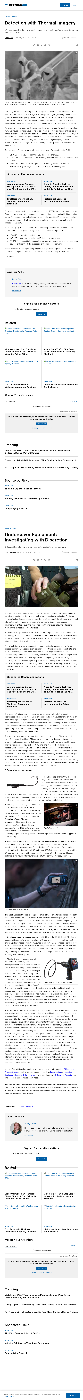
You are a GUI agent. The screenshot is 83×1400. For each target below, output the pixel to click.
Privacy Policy (9, 1396)
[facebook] (34, 45)
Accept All (73, 1395)
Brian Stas (9, 38)
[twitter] (41, 45)
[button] (6, 5)
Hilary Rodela (10, 552)
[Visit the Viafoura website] (73, 411)
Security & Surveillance (25, 1075)
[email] (49, 45)
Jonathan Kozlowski (24, 1107)
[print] (77, 45)
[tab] (11, 401)
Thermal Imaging (11, 16)
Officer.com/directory (64, 1075)
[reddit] (45, 45)
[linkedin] (38, 45)
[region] (41, 406)
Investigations (10, 528)
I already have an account (41, 428)
